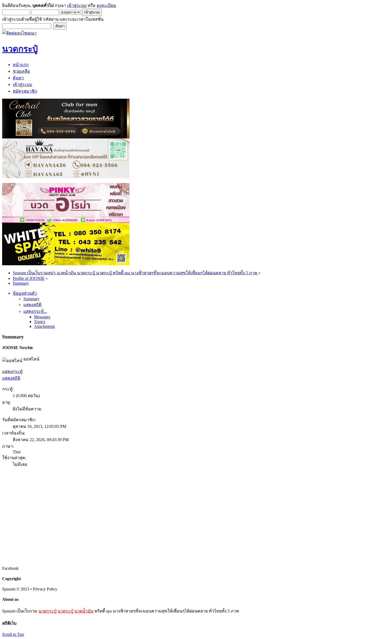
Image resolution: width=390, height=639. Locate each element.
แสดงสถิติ (11, 378)
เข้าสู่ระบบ (76, 5)
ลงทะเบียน (106, 5)
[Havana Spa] (65, 177)
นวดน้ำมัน (83, 611)
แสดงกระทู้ (12, 371)
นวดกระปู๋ (47, 611)
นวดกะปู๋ (65, 611)
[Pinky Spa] (65, 221)
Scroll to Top (13, 634)
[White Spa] (65, 264)
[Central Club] (65, 137)
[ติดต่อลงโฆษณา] (19, 33)
